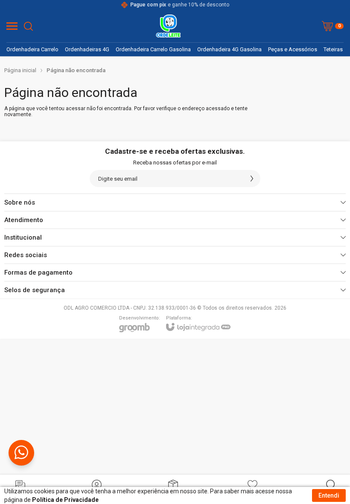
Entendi (328, 495)
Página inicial (20, 70)
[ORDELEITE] (168, 26)
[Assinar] (251, 178)
